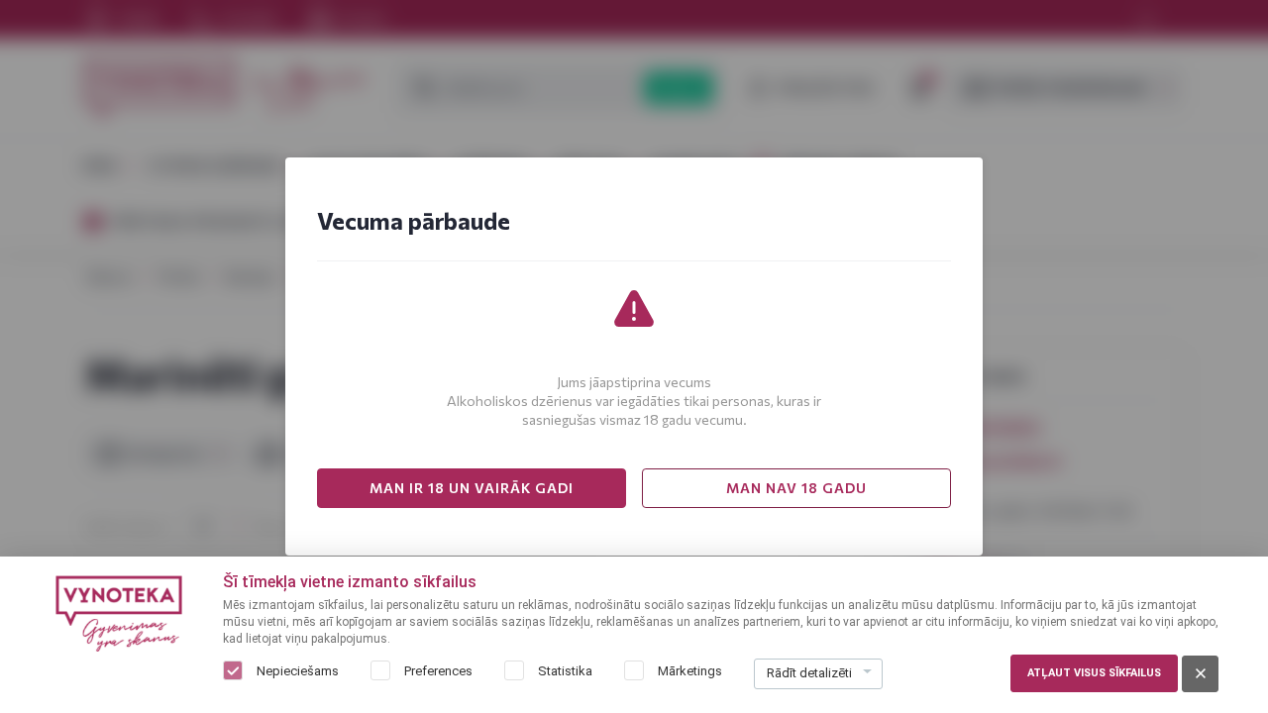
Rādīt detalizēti (809, 672)
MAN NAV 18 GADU (796, 487)
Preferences (438, 670)
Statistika (565, 670)
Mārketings (690, 670)
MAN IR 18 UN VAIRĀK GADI (472, 487)
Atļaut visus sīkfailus (1094, 672)
